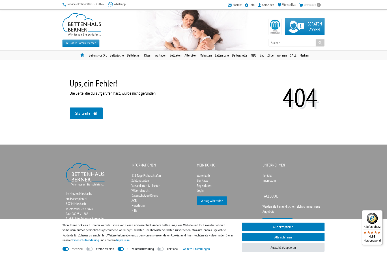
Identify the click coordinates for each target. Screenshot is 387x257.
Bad (262, 55)
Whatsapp (119, 4)
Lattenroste (222, 55)
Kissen (148, 55)
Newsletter (138, 205)
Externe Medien (104, 248)
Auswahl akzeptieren (283, 247)
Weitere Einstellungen (196, 248)
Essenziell (77, 248)
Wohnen (282, 55)
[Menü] (380, 213)
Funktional (172, 248)
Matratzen (206, 55)
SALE (293, 55)
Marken (304, 55)
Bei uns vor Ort (98, 55)
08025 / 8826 (86, 4)
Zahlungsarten (140, 180)
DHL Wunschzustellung (140, 248)
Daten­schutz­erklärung (85, 240)
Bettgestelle (239, 55)
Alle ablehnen (283, 237)
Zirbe (270, 55)
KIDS (253, 55)
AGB (134, 200)
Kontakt (267, 175)
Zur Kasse (203, 180)
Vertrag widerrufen (212, 200)
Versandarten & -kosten (145, 185)
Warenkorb (203, 175)
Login (200, 190)
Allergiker (191, 55)
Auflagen (160, 55)
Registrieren (204, 185)
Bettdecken (134, 55)
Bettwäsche (117, 55)
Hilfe (134, 210)
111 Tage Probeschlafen (146, 175)
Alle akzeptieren (283, 227)
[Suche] (320, 42)
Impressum (269, 180)
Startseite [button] (83, 113)
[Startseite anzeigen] (85, 174)
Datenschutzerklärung (144, 195)
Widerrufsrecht (140, 190)
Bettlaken (175, 55)
